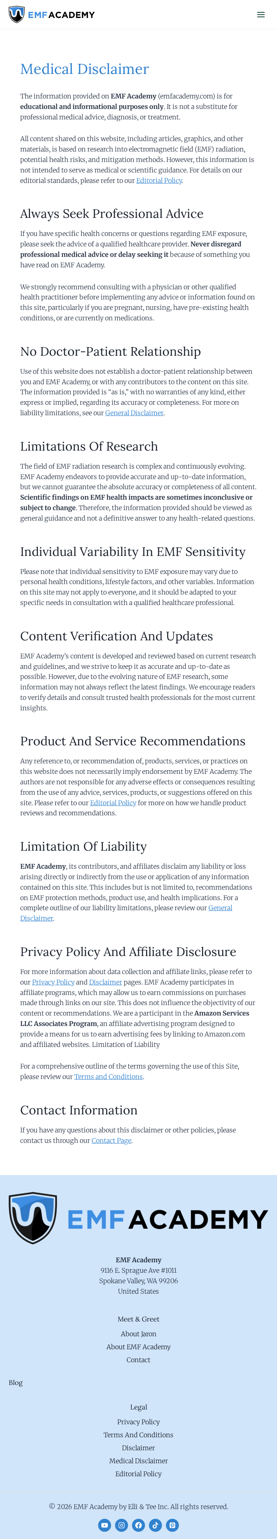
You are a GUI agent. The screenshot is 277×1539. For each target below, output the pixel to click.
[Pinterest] (172, 1525)
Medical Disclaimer (138, 1461)
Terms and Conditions (108, 1077)
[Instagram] (121, 1525)
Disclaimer (105, 982)
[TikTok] (155, 1525)
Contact (138, 1360)
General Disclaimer (134, 413)
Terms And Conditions (138, 1435)
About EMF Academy (138, 1347)
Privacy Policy (53, 982)
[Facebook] (138, 1525)
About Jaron (139, 1334)
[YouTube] (104, 1525)
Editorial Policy (159, 180)
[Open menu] (260, 14)
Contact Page (111, 1140)
